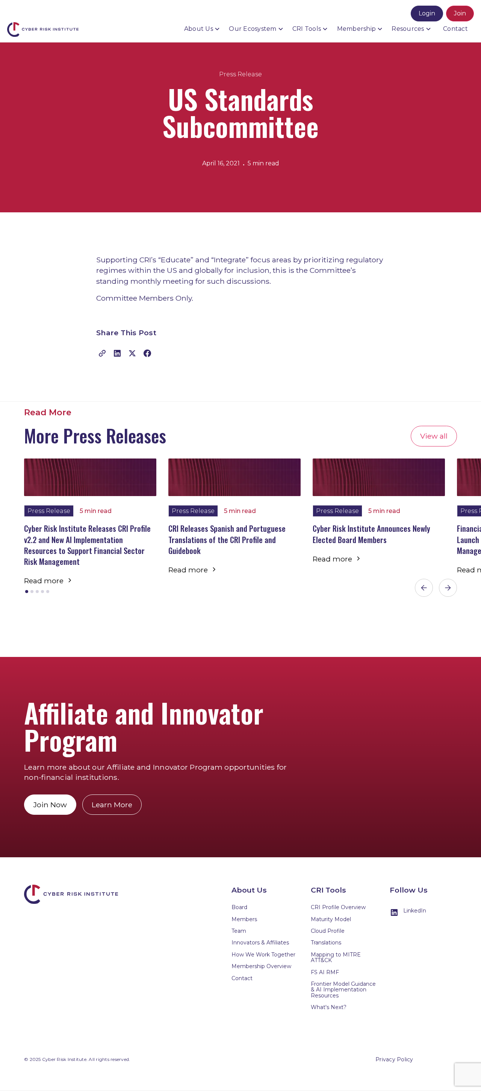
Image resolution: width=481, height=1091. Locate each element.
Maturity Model (331, 919)
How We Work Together (263, 954)
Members (244, 919)
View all (434, 435)
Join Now (50, 804)
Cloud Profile (328, 931)
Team (238, 931)
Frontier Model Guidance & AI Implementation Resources (343, 990)
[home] (44, 20)
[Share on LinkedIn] (117, 351)
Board (239, 907)
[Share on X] (132, 351)
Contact (455, 28)
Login (427, 13)
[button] (202, 28)
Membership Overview (261, 966)
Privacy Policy (394, 1059)
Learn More (112, 804)
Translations (326, 942)
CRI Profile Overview (338, 907)
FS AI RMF (325, 972)
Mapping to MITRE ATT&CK (336, 957)
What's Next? (328, 1007)
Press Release (240, 74)
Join (460, 13)
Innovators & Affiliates (260, 942)
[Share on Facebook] (147, 351)
